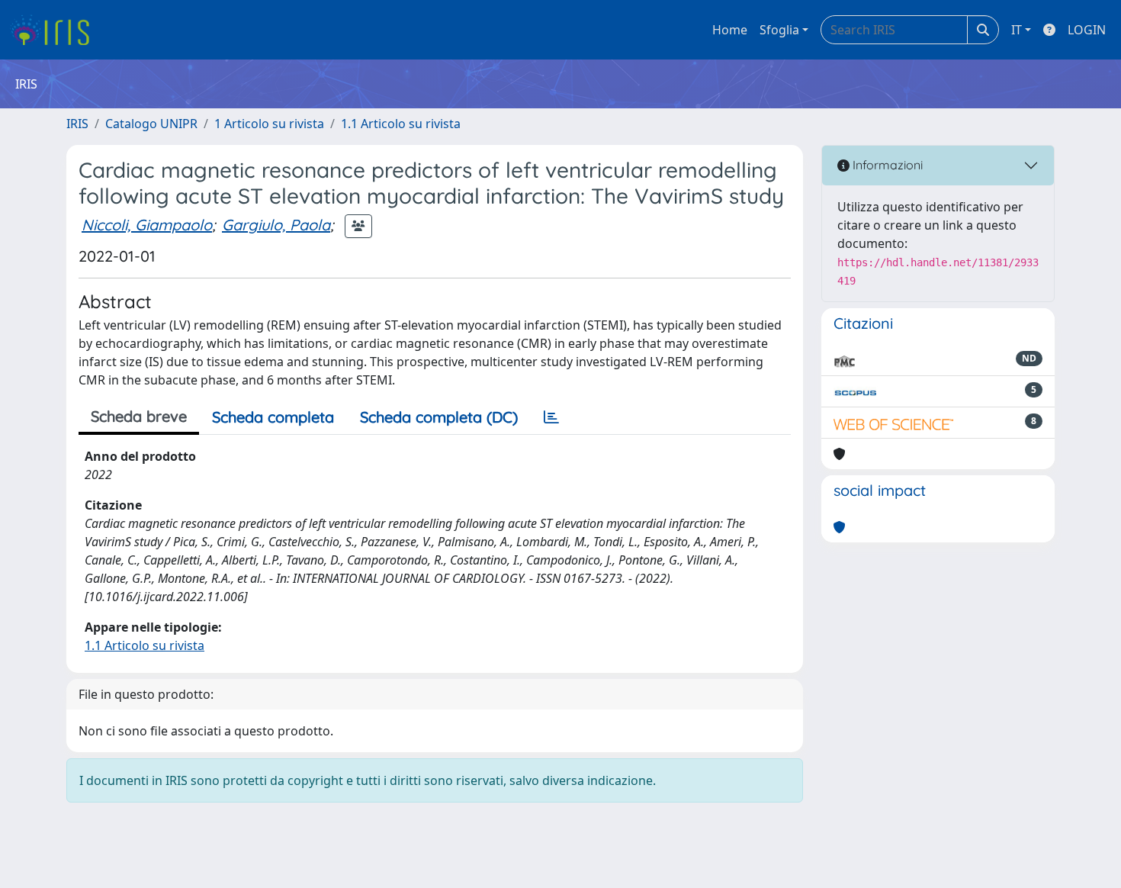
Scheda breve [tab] (139, 416)
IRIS (77, 123)
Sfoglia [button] (779, 29)
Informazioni (886, 164)
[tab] (551, 417)
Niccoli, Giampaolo (147, 224)
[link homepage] (55, 29)
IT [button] (1016, 29)
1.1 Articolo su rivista (401, 123)
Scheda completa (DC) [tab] (439, 416)
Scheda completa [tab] (273, 416)
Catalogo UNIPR (151, 123)
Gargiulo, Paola (276, 224)
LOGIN (1087, 29)
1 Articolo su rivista (269, 123)
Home (729, 29)
